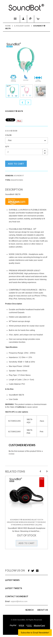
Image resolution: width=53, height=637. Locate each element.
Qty (7, 146)
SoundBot (21, 620)
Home (8, 26)
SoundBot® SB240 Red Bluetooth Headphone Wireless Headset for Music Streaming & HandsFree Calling (26, 522)
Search (29, 610)
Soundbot (19, 175)
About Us (42, 610)
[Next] (28, 102)
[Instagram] (37, 570)
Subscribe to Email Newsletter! (35, 632)
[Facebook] (28, 570)
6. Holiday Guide (22, 26)
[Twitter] (32, 570)
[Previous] (22, 102)
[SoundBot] (26, 6)
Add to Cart (16, 163)
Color (8, 135)
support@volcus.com (19, 601)
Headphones (17, 180)
